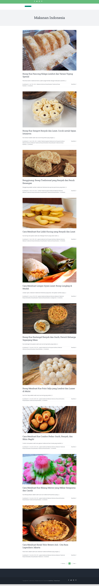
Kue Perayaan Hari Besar (59, 141)
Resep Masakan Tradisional (51, 84)
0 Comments (30, 85)
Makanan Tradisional (35, 142)
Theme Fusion (57, 580)
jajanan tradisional (50, 141)
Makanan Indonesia (41, 84)
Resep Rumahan (55, 192)
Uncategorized (53, 297)
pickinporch (26, 84)
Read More (73, 84)
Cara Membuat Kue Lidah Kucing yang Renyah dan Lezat (49, 231)
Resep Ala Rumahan (44, 142)
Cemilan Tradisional (42, 141)
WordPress (51, 580)
